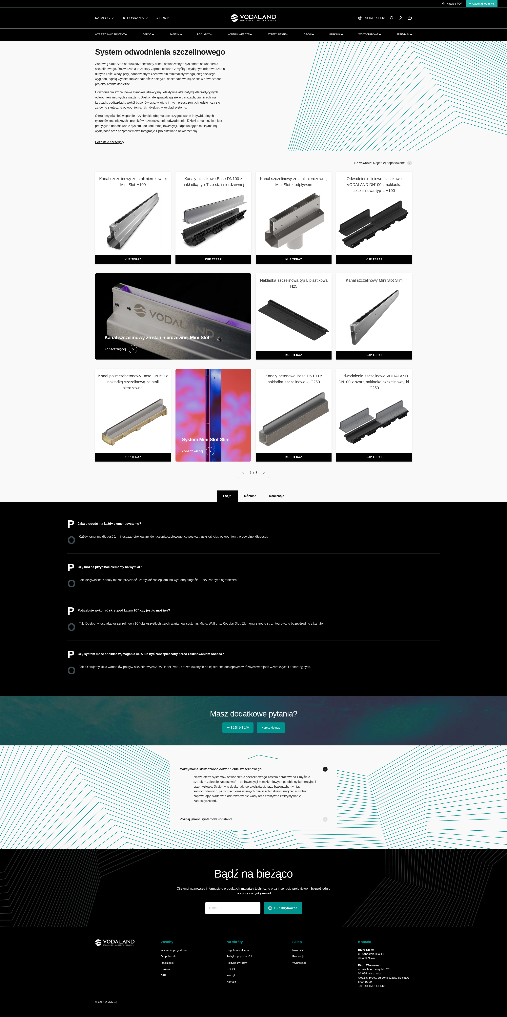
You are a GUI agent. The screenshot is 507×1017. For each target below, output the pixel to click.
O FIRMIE (163, 18)
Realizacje (276, 496)
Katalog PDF (454, 3)
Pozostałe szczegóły (109, 142)
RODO (231, 969)
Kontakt (231, 981)
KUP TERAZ (133, 259)
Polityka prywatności (239, 956)
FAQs (227, 496)
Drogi (308, 34)
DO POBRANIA (133, 18)
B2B (163, 975)
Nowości (297, 950)
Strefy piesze (277, 34)
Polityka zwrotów (237, 962)
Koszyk (231, 975)
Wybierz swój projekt (110, 34)
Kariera (165, 969)
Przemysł (403, 34)
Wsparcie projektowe (174, 950)
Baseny (175, 34)
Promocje (298, 956)
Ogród (147, 34)
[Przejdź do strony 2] (264, 473)
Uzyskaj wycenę (483, 3)
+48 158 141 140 (238, 727)
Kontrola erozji (239, 34)
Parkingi (335, 34)
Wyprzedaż (299, 962)
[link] (133, 213)
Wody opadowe (368, 34)
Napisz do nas (270, 727)
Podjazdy (203, 34)
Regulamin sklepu (238, 950)
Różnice (250, 496)
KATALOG (102, 18)
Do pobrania (168, 956)
